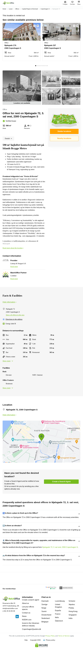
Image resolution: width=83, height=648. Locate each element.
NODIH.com (26, 620)
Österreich (59, 621)
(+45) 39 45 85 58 (9, 611)
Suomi (44, 611)
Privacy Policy (50, 636)
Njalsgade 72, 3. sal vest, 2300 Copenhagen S (60, 547)
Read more (14, 266)
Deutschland (46, 615)
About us (25, 603)
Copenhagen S (45, 9)
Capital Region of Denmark (30, 9)
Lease (11, 9)
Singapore (73, 615)
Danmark (45, 601)
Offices (17, 9)
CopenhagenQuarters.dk (31, 629)
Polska (71, 608)
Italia (57, 617)
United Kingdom (58, 606)
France (57, 614)
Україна (72, 604)
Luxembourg (60, 601)
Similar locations (64, 131)
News (24, 616)
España (58, 610)
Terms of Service (64, 636)
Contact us (26, 613)
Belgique (45, 622)
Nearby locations (64, 138)
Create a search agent (30, 600)
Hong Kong (73, 611)
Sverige (44, 604)
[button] (34, 26)
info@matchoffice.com (10, 608)
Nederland (46, 618)
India (70, 618)
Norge (44, 608)
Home (4, 9)
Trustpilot (6, 578)
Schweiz (72, 601)
